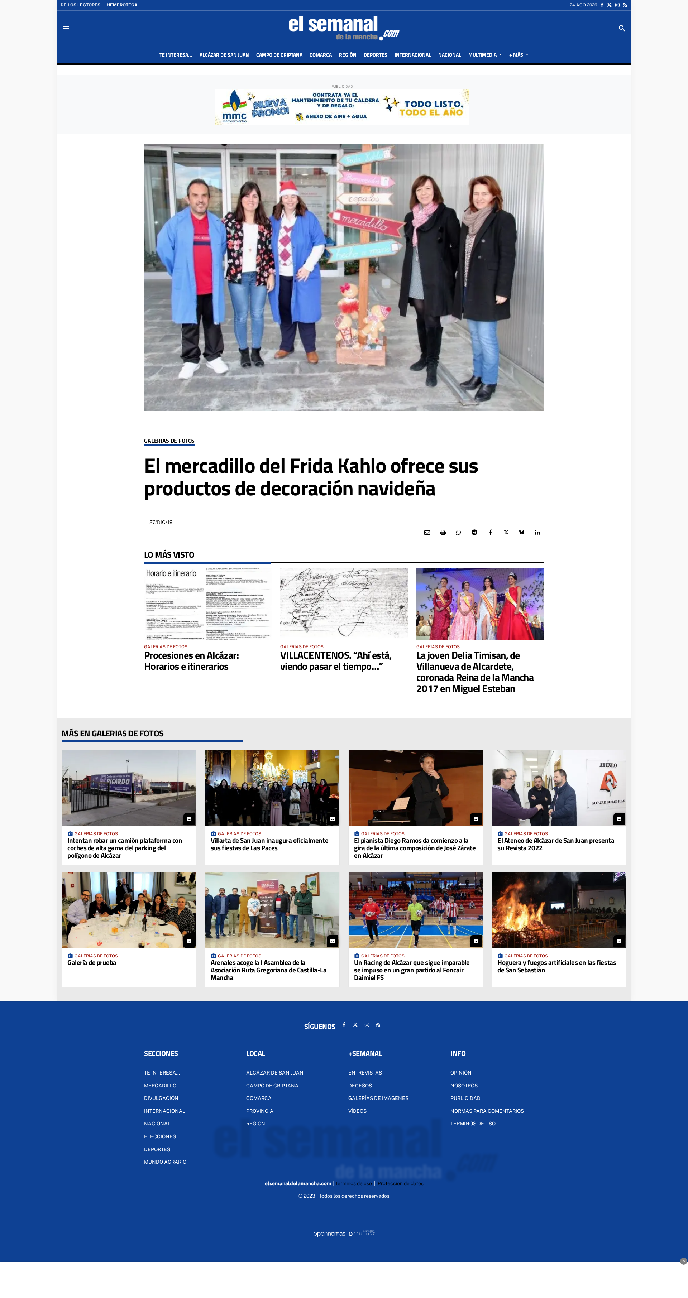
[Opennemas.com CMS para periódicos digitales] (344, 1233)
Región (255, 1123)
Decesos (360, 1085)
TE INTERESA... (162, 1073)
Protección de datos (401, 1183)
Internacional (164, 1111)
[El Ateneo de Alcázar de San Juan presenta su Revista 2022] (559, 788)
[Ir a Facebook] (602, 5)
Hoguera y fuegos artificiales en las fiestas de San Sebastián (556, 966)
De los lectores (80, 5)
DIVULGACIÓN (161, 1098)
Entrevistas (365, 1073)
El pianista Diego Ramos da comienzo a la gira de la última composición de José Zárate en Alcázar (415, 847)
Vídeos (357, 1111)
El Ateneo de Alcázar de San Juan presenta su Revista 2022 (556, 844)
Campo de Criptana (272, 1085)
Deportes (157, 1149)
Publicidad (465, 1098)
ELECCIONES (160, 1136)
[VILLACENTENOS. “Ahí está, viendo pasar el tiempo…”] (344, 604)
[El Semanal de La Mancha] (344, 28)
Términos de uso (473, 1123)
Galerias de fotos (169, 441)
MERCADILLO (160, 1085)
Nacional (157, 1123)
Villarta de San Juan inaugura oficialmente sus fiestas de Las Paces (269, 844)
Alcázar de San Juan (275, 1073)
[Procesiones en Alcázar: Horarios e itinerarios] (208, 604)
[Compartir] (458, 532)
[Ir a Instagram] (617, 5)
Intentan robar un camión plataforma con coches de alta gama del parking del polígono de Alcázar (124, 847)
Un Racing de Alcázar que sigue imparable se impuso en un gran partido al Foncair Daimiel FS (412, 969)
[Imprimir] (442, 532)
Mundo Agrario (165, 1162)
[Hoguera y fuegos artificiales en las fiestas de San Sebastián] (559, 910)
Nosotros (464, 1085)
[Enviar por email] (427, 532)
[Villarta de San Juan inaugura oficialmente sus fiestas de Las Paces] (272, 788)
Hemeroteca (122, 5)
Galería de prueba (91, 962)
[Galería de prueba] (129, 910)
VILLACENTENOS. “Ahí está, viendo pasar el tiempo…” (336, 660)
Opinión (461, 1073)
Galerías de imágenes (378, 1098)
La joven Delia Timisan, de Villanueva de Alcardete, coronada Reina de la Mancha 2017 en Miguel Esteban (475, 671)
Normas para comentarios (487, 1111)
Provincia (259, 1111)
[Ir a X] (609, 5)
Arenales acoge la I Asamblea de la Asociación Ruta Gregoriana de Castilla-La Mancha (269, 969)
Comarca (259, 1098)
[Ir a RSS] (625, 5)
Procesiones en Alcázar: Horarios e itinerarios (191, 660)
